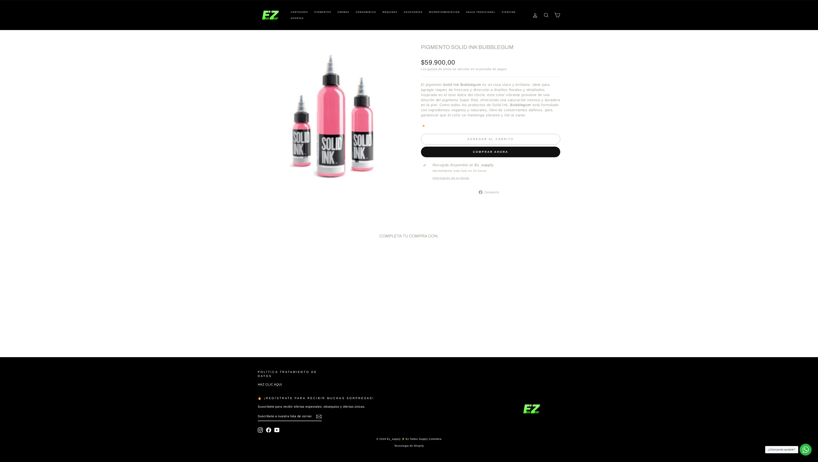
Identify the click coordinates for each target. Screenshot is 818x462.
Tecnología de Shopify (409, 445)
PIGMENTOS (322, 12)
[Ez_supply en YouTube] (276, 430)
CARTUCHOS (299, 12)
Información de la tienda (451, 178)
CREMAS (343, 12)
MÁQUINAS (390, 12)
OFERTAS (297, 18)
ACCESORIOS (413, 12)
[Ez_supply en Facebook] (268, 430)
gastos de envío (439, 69)
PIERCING (509, 12)
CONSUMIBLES (366, 12)
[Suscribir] (319, 416)
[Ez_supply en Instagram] (260, 430)
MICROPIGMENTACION (444, 12)
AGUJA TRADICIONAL (480, 12)
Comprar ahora (490, 151)
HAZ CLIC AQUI (270, 384)
